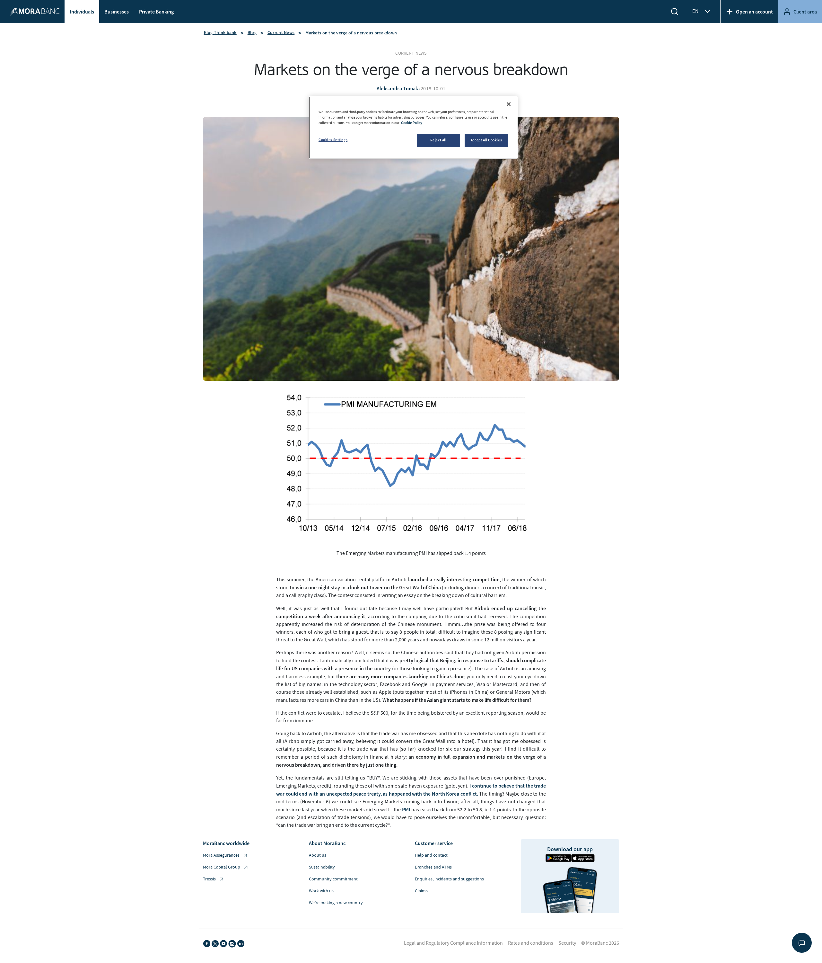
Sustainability (322, 867)
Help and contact (431, 855)
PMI (406, 809)
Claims (421, 891)
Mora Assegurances (221, 855)
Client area (805, 11)
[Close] (509, 104)
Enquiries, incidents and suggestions (449, 879)
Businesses (116, 11)
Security (567, 943)
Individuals (82, 11)
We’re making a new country (336, 903)
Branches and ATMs (433, 867)
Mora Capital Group (221, 867)
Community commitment (333, 879)
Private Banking (156, 11)
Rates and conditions (530, 943)
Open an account (754, 11)
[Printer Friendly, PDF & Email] (276, 566)
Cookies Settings (333, 140)
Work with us (321, 891)
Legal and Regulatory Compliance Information (453, 943)
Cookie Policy (411, 122)
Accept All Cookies (486, 140)
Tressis (209, 879)
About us (317, 855)
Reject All (438, 140)
